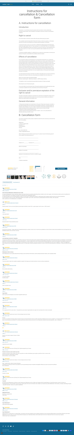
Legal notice (28, 431)
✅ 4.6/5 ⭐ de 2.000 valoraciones (37, 1)
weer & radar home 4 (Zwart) (12, 306)
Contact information (22, 431)
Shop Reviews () (16, 182)
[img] (13, 168)
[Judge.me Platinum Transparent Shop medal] (44, 176)
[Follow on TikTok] (13, 426)
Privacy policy (10, 431)
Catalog (37, 4)
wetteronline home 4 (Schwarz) (12, 248)
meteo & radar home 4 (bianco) (12, 331)
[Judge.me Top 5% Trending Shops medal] (64, 176)
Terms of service (15, 431)
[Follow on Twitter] (5, 426)
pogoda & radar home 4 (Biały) (12, 369)
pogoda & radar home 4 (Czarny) (12, 202)
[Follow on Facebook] (3, 426)
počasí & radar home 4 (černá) (12, 218)
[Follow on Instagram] (8, 426)
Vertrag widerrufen (34, 431)
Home (33, 4)
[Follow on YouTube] (10, 426)
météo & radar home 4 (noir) (12, 210)
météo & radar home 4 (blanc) (12, 257)
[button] (32, 166)
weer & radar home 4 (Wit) (11, 265)
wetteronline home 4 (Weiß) (12, 189)
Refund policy (4, 431)
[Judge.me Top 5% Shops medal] (59, 176)
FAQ (41, 4)
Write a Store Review (61, 168)
